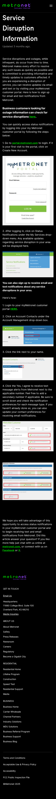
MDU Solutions (10, 726)
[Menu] (51, 6)
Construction (9, 679)
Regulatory (8, 651)
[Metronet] (16, 6)
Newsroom (8, 641)
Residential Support (13, 689)
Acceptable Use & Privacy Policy (19, 764)
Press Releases (10, 636)
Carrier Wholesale (12, 711)
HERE (13, 308)
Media (6, 694)
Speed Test (9, 684)
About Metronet (11, 626)
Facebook (8, 550)
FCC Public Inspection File (16, 777)
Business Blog (10, 741)
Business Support (12, 736)
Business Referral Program (16, 731)
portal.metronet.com (25, 142)
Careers (7, 646)
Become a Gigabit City (14, 656)
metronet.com (11, 546)
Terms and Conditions (14, 758)
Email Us (7, 595)
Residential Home (12, 669)
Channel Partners (12, 716)
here (32, 116)
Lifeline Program (11, 674)
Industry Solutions (12, 721)
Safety (6, 631)
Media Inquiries (11, 614)
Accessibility (9, 771)
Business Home (11, 706)
